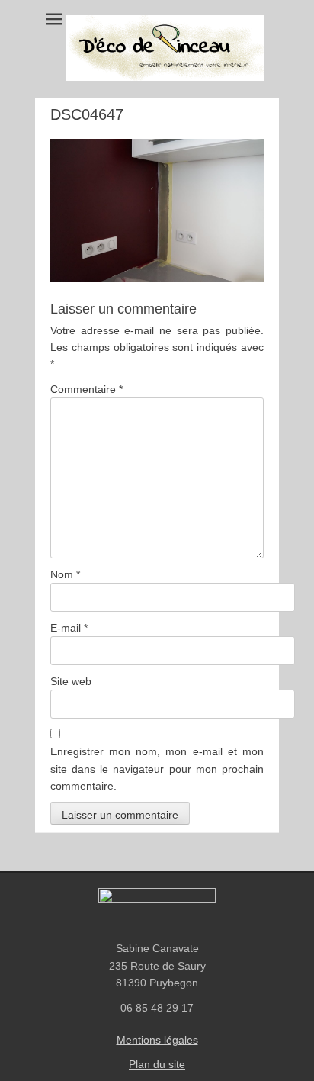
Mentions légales (157, 1040)
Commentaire (86, 389)
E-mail (69, 628)
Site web (70, 681)
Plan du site (157, 1064)
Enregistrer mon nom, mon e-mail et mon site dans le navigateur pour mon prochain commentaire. (157, 768)
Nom (65, 574)
